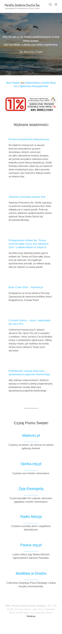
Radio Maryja (31, 517)
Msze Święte (13, 83)
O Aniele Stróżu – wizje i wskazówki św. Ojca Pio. (30, 322)
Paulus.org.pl (31, 545)
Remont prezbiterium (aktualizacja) (29, 139)
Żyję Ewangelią (31, 489)
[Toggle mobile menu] (56, 4)
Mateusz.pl (31, 435)
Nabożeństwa (33, 83)
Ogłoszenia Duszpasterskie (33, 86)
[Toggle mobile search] (50, 4)
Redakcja (31, 616)
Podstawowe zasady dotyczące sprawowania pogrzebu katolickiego (29, 373)
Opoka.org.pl (31, 464)
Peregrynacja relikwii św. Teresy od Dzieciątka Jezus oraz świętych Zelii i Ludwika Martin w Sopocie (29, 244)
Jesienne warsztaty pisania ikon (27, 197)
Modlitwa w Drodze (31, 573)
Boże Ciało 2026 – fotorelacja (26, 287)
